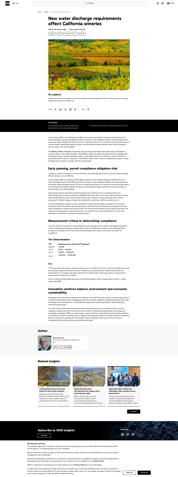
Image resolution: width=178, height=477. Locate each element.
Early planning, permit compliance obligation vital (64, 125)
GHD (7, 3)
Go (144, 3)
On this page (53, 122)
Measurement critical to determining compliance (64, 128)
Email (66, 347)
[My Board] (157, 3)
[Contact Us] (162, 3)
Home (39, 12)
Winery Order (57, 151)
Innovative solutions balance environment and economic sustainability (109, 125)
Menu (17, 3)
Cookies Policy (98, 461)
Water (82, 33)
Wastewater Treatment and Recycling (71, 33)
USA (59, 33)
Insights (46, 12)
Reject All (129, 472)
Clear (140, 3)
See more (134, 411)
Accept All (144, 472)
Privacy (79, 465)
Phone (56, 347)
